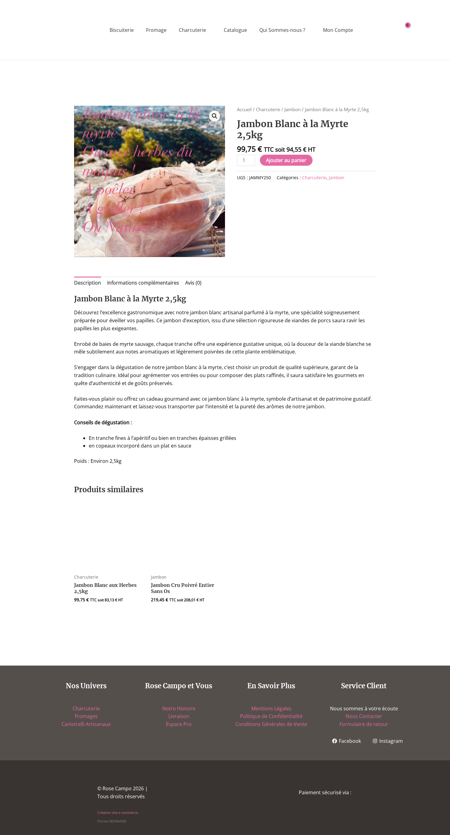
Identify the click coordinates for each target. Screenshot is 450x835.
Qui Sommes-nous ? (282, 30)
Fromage (156, 30)
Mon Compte (338, 30)
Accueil (244, 109)
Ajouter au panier (286, 160)
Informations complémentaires (143, 282)
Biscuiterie (122, 30)
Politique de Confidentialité (271, 716)
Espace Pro (179, 724)
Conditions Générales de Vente (271, 724)
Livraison (178, 716)
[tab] (87, 283)
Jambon (292, 109)
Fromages (86, 716)
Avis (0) (193, 282)
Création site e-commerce (117, 812)
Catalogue (235, 30)
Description (87, 282)
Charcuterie (192, 30)
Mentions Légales (271, 708)
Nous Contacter (364, 716)
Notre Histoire (178, 708)
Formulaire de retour (363, 724)
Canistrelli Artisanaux (86, 724)
